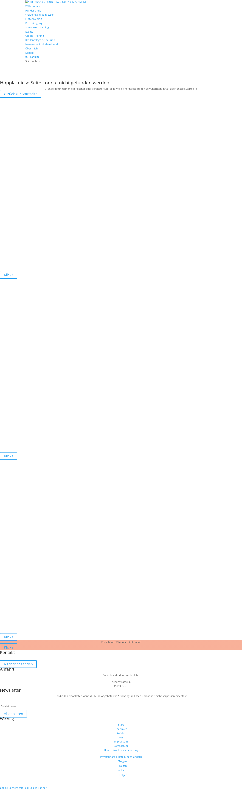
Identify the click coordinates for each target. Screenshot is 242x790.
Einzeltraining (33, 19)
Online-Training (34, 35)
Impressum (121, 741)
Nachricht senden (18, 664)
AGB (121, 737)
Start (121, 724)
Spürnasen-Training (37, 27)
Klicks (8, 274)
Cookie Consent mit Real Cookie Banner (23, 787)
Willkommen (32, 6)
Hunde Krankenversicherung (121, 750)
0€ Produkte (32, 56)
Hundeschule (33, 10)
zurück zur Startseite (20, 93)
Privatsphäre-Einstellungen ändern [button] (121, 756)
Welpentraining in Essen (39, 14)
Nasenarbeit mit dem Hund (41, 44)
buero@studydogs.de (121, 658)
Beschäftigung (33, 23)
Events (29, 31)
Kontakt (29, 52)
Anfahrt (121, 733)
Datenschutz (121, 745)
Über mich (31, 48)
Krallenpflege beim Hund (40, 40)
